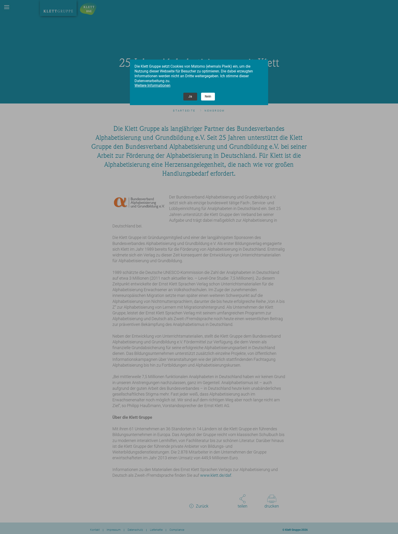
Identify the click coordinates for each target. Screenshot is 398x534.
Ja (190, 96)
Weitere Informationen (152, 85)
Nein (208, 96)
